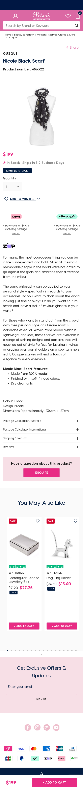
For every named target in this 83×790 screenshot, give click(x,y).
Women (41, 34)
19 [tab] (41, 654)
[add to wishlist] (37, 521)
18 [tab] (76, 650)
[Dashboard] (15, 16)
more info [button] (16, 233)
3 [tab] (15, 650)
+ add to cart (54, 782)
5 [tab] (23, 650)
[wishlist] (68, 15)
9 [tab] (39, 650)
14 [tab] (59, 650)
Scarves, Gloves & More (61, 34)
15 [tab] (63, 650)
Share (74, 47)
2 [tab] (11, 650)
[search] (76, 25)
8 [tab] (35, 650)
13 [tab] (55, 650)
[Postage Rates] (41, 5)
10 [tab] (43, 650)
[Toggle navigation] (5, 16)
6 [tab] (27, 650)
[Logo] (41, 16)
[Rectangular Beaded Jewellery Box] (24, 544)
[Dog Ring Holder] (62, 544)
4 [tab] (19, 650)
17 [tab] (72, 650)
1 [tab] (7, 650)
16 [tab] (67, 650)
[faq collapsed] (77, 421)
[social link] (28, 727)
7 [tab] (31, 650)
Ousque (12, 37)
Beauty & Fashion (24, 34)
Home (8, 34)
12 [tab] (51, 650)
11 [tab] (47, 650)
